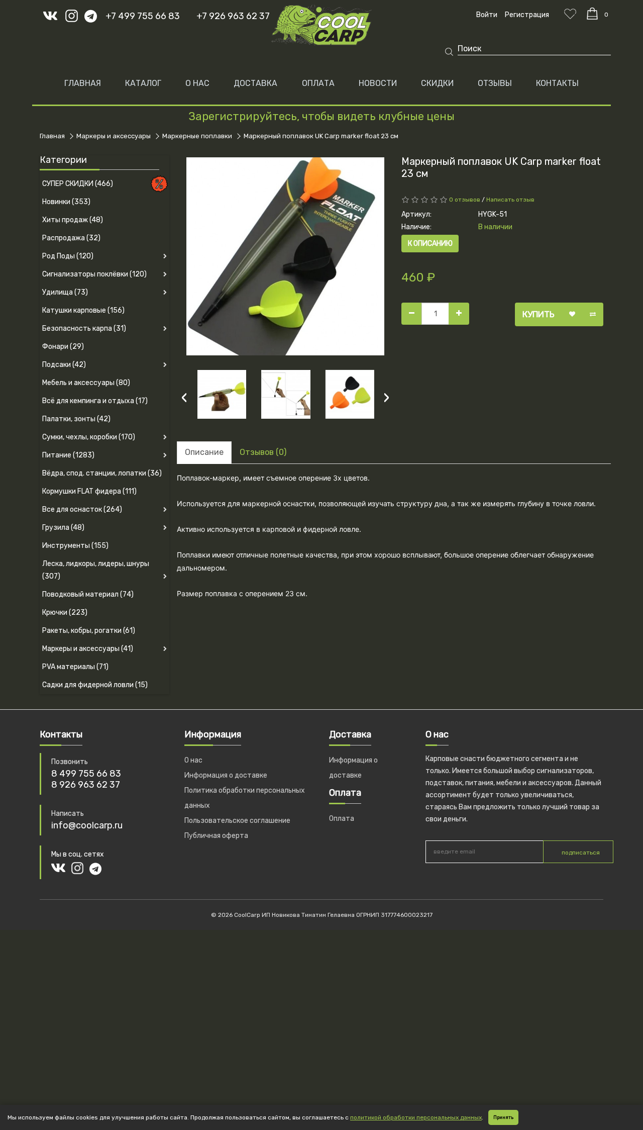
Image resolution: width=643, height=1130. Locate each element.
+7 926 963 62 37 (233, 16)
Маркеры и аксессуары (113, 136)
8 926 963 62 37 (85, 784)
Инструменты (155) (75, 545)
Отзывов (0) (263, 452)
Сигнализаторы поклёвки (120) (94, 274)
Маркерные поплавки (197, 136)
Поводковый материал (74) (88, 594)
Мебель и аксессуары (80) (86, 383)
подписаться (581, 852)
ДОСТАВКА (255, 83)
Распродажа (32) (71, 238)
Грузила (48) (63, 527)
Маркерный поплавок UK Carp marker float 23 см (321, 136)
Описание (204, 452)
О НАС (197, 83)
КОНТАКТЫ (557, 83)
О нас (193, 760)
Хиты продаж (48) (72, 220)
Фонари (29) (63, 346)
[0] (592, 14)
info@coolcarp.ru (87, 825)
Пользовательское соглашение (237, 820)
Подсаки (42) (64, 364)
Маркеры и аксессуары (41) (87, 648)
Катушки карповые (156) (83, 310)
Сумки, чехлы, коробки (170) (88, 437)
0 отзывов (464, 199)
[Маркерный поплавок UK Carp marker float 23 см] (285, 256)
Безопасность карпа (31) (84, 328)
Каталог (143, 83)
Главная (82, 83)
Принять (503, 1117)
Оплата (341, 818)
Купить (538, 314)
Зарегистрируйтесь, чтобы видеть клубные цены (321, 116)
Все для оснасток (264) (82, 509)
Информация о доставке (225, 775)
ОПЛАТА (318, 83)
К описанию (430, 243)
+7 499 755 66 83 (142, 16)
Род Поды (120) (67, 256)
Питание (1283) (68, 455)
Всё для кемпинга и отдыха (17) (95, 401)
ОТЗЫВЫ (495, 83)
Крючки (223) (64, 612)
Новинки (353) (66, 202)
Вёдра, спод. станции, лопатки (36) (102, 473)
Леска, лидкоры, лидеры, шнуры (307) (95, 570)
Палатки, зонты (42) (76, 419)
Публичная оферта (216, 835)
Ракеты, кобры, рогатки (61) (88, 630)
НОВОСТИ (378, 83)
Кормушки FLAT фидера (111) (89, 491)
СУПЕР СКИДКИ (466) (77, 183)
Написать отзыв (510, 199)
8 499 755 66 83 (86, 773)
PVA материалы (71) (75, 667)
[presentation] (184, 398)
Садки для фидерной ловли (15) (95, 685)
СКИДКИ (437, 83)
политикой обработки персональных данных (416, 1117)
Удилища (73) (65, 292)
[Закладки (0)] (570, 14)
